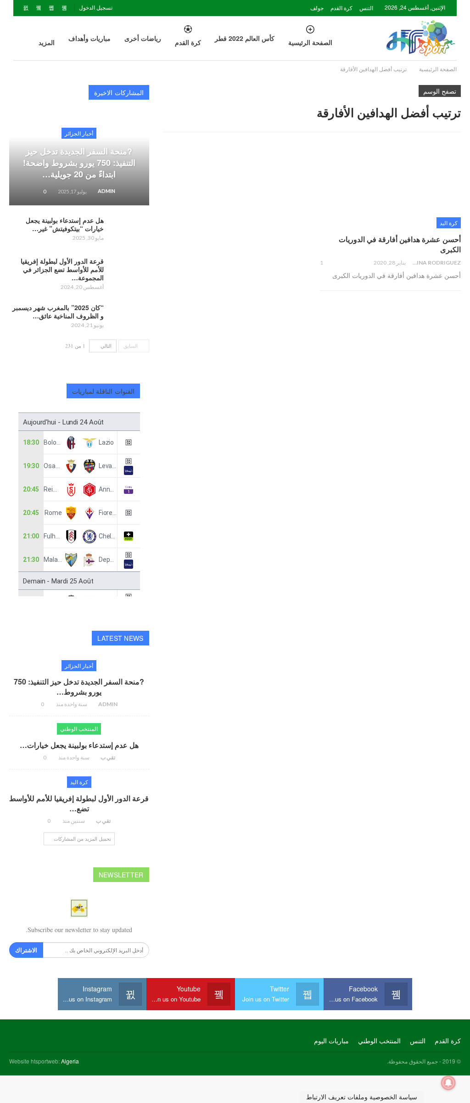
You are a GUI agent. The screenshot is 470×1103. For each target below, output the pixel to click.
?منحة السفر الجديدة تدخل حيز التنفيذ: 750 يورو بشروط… (79, 686)
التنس (366, 7)
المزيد (47, 42)
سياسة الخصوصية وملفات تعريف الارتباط (361, 1096)
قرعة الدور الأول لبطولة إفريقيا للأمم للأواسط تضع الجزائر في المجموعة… (62, 269)
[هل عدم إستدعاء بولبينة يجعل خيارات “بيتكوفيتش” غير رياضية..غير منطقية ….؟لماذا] (129, 230)
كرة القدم (341, 7)
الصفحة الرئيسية (310, 42)
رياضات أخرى (142, 38)
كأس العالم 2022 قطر (244, 38)
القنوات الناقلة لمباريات (103, 391)
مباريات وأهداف (89, 38)
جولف (317, 7)
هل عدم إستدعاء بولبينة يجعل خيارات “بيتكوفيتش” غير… (65, 224)
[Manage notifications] (448, 1082)
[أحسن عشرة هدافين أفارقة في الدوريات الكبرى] (390, 187)
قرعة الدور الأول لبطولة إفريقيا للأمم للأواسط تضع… (79, 803)
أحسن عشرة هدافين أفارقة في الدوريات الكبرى (400, 244)
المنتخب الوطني (79, 728)
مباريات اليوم (331, 1040)
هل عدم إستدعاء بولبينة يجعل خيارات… (79, 745)
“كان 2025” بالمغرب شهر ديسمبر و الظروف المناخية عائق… (58, 311)
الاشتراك (26, 949)
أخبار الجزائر (79, 133)
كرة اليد (449, 222)
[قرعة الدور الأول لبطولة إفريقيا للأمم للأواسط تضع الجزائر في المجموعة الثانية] (129, 271)
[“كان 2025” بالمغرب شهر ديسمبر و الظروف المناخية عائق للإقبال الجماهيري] (129, 318)
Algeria (70, 1061)
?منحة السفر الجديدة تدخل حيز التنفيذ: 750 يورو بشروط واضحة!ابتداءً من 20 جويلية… (79, 162)
